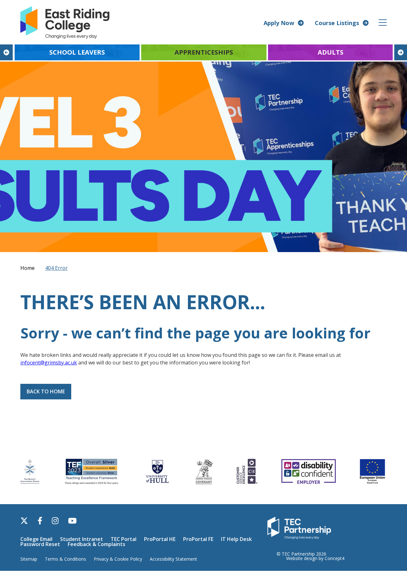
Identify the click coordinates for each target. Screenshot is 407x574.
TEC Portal (123, 539)
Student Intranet (81, 539)
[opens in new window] (299, 527)
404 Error (56, 267)
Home (27, 267)
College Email (36, 539)
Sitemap (28, 559)
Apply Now (279, 23)
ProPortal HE (160, 539)
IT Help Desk (236, 539)
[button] (383, 22)
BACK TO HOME (46, 391)
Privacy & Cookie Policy (118, 559)
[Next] (400, 52)
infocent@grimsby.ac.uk (48, 362)
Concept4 (334, 558)
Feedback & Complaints (96, 544)
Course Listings (337, 23)
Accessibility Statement (173, 559)
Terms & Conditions (65, 559)
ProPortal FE (198, 539)
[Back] (6, 52)
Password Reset (40, 544)
